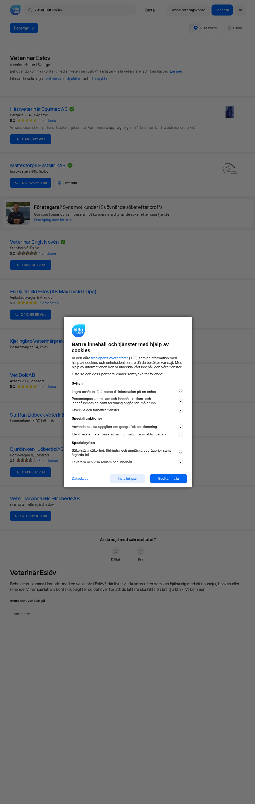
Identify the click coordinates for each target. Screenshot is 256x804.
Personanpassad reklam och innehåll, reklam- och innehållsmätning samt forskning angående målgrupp (114, 401)
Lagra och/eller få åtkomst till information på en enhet (114, 392)
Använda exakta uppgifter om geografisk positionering (114, 427)
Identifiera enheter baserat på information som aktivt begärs (119, 434)
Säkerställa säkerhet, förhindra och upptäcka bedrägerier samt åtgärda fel (121, 453)
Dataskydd (80, 478)
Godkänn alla (168, 478)
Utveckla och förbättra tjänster (95, 410)
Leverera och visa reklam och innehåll (102, 462)
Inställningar (127, 478)
